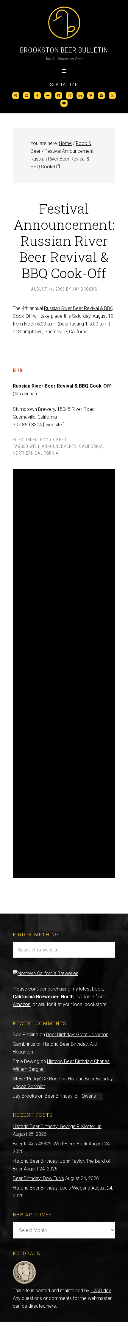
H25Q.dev (100, 1290)
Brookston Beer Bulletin (64, 50)
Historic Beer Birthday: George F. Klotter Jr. (57, 1126)
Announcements (59, 446)
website (54, 425)
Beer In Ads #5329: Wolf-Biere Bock (50, 1144)
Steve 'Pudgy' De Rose (36, 1079)
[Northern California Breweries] (45, 973)
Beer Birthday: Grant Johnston (77, 1034)
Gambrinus (24, 1044)
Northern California (36, 453)
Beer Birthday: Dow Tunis (38, 1178)
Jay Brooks (25, 1096)
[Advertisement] (64, 673)
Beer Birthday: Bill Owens (70, 1096)
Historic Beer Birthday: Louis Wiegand (51, 1188)
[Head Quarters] (24, 1283)
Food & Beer (53, 439)
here (51, 1306)
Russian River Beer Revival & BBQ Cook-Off (62, 386)
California (91, 446)
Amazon (21, 1004)
